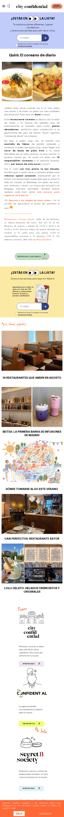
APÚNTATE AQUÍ (28, 664)
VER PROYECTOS (29, 723)
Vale (19, 813)
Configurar (45, 813)
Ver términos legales (25, 46)
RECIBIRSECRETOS (57, 6)
